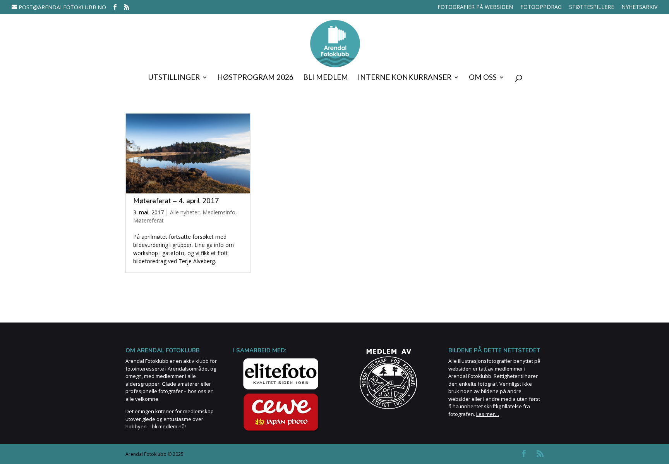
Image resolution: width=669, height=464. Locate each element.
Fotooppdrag (541, 7)
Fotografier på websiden (475, 7)
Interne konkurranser (404, 77)
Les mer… (487, 414)
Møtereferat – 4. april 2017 (176, 200)
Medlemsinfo (218, 212)
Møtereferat (148, 220)
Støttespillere (591, 7)
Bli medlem (325, 77)
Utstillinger (174, 77)
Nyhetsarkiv (639, 7)
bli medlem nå (168, 426)
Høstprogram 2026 (255, 77)
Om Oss (483, 77)
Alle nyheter (184, 212)
